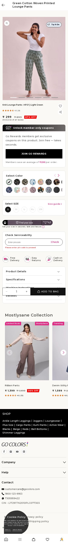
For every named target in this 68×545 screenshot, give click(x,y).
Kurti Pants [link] (40, 425)
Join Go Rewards (34, 153)
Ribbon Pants (12, 385)
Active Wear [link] (56, 425)
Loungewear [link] (52, 420)
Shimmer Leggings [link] (13, 432)
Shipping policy (39, 521)
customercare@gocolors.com (22, 489)
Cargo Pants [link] (23, 425)
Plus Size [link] (7, 425)
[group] (9, 182)
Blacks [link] (6, 429)
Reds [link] (25, 429)
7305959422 (12, 498)
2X (40, 209)
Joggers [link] (38, 420)
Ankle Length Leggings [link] (16, 420)
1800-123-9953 (13, 493)
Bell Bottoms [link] (39, 429)
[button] (8, 110)
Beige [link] (16, 429)
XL (32, 209)
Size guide (54, 204)
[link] (6, 540)
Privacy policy (34, 516)
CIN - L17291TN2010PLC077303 (21, 502)
